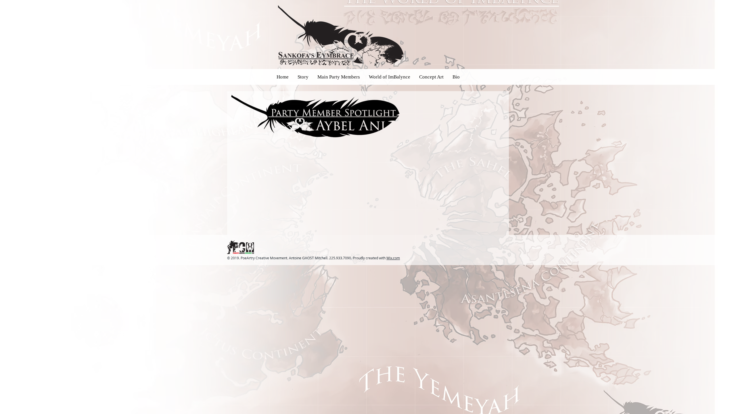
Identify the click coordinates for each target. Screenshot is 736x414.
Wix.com (393, 258)
